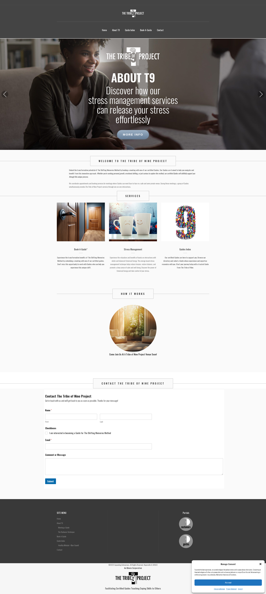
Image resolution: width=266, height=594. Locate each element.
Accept (228, 582)
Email (48, 440)
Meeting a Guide (63, 527)
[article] (133, 178)
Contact (59, 549)
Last (101, 421)
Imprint (240, 589)
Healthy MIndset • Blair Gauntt (68, 545)
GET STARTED (133, 364)
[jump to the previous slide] (4, 94)
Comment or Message (55, 455)
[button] (260, 564)
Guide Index (61, 540)
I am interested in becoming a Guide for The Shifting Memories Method (80, 433)
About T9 (60, 523)
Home (59, 518)
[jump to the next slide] (261, 94)
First (47, 421)
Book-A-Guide (61, 536)
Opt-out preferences (219, 589)
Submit (50, 481)
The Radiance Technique (66, 531)
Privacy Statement (231, 589)
